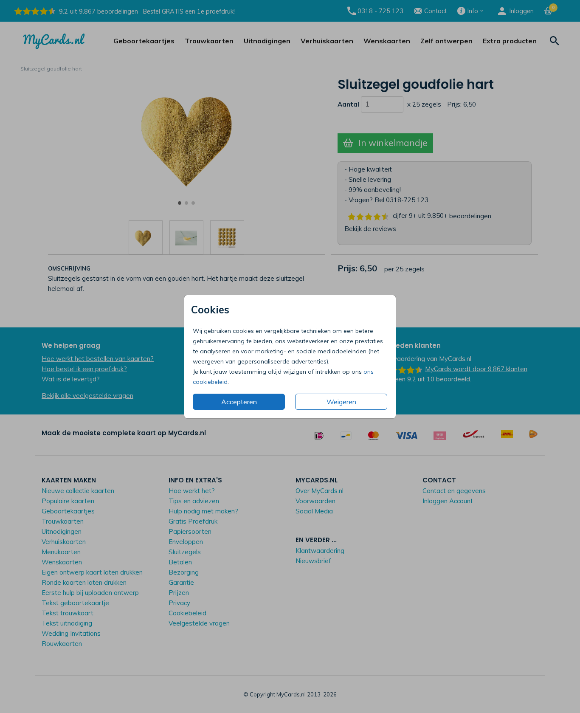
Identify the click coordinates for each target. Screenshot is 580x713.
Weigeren (341, 401)
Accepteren (239, 401)
